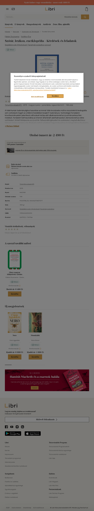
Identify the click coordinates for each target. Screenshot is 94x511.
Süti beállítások (37, 96)
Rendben (55, 96)
